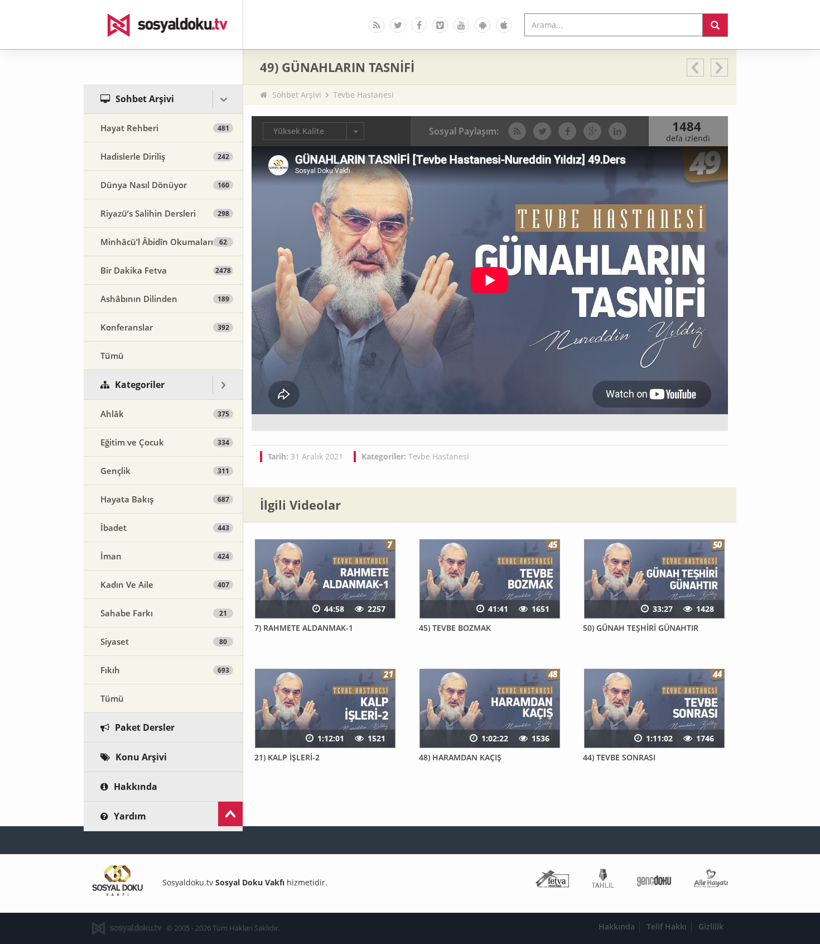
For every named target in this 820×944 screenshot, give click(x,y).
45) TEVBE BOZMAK (455, 627)
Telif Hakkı (667, 926)
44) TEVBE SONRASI (619, 757)
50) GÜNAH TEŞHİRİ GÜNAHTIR (640, 627)
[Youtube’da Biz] (461, 25)
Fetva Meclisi (552, 880)
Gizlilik (710, 926)
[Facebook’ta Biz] (419, 25)
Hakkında (617, 926)
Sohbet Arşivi (296, 94)
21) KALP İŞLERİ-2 (287, 757)
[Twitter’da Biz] (398, 25)
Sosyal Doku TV (163, 24)
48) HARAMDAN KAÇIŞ (460, 757)
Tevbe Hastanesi (363, 94)
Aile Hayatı (711, 880)
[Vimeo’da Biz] (440, 25)
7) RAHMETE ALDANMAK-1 (303, 627)
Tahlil (603, 880)
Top (230, 814)
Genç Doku (654, 880)
